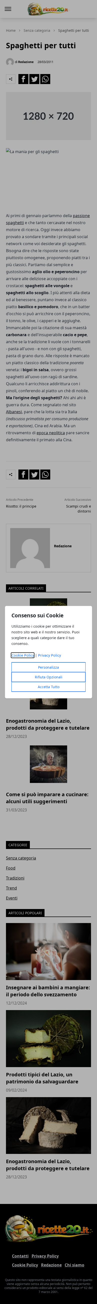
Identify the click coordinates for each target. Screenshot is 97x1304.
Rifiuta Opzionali (48, 677)
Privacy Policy (49, 655)
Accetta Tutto (48, 686)
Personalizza (48, 667)
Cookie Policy (22, 655)
